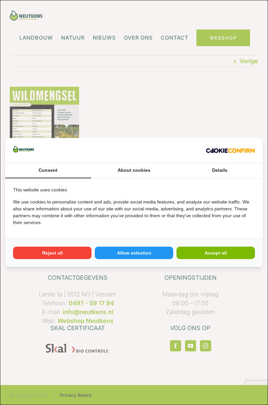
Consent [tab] (48, 170)
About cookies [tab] (134, 170)
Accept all (216, 252)
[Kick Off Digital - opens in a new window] (230, 150)
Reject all (52, 252)
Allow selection (134, 252)
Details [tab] (219, 170)
